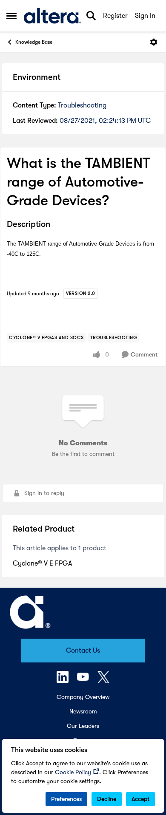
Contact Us (83, 650)
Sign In (145, 16)
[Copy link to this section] (56, 224)
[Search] (91, 16)
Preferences (66, 798)
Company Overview (83, 696)
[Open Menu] (154, 42)
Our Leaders (83, 725)
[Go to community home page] (52, 15)
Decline (106, 798)
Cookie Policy (73, 772)
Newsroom (83, 711)
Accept (140, 798)
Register (115, 16)
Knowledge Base (33, 42)
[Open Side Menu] (11, 15)
